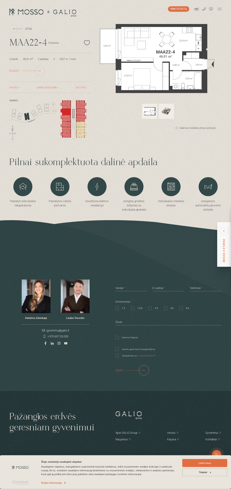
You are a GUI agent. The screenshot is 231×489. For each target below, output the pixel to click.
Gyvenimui (208, 432)
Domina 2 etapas (130, 337)
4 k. (188, 308)
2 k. (157, 308)
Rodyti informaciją (51, 482)
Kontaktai (208, 439)
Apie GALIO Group (120, 432)
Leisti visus (205, 463)
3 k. (172, 308)
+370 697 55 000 (57, 336)
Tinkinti (203, 472)
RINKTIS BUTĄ (178, 8)
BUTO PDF (81, 87)
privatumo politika (145, 356)
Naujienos (120, 439)
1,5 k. (140, 308)
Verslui (169, 432)
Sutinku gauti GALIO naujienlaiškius (138, 349)
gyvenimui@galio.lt (57, 330)
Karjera (169, 439)
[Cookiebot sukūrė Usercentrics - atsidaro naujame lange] (20, 483)
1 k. (124, 308)
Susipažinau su (138, 356)
